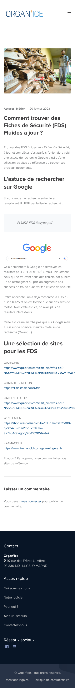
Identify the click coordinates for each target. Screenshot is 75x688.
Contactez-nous (15, 625)
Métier (20, 108)
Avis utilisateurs (15, 616)
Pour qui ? (11, 607)
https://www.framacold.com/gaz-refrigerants (33, 448)
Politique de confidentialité (51, 680)
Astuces (9, 108)
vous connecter (31, 501)
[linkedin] (14, 647)
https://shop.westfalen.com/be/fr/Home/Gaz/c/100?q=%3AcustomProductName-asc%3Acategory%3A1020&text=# (37, 428)
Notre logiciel (13, 597)
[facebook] (7, 647)
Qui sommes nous (17, 588)
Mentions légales (17, 680)
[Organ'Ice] (24, 13)
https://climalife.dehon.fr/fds (22, 388)
